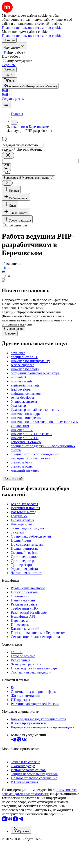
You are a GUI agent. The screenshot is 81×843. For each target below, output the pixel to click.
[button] (7, 91)
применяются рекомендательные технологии (39, 792)
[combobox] (22, 145)
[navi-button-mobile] (6, 104)
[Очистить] (8, 155)
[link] (9, 80)
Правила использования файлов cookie (31, 36)
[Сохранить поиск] (6, 167)
